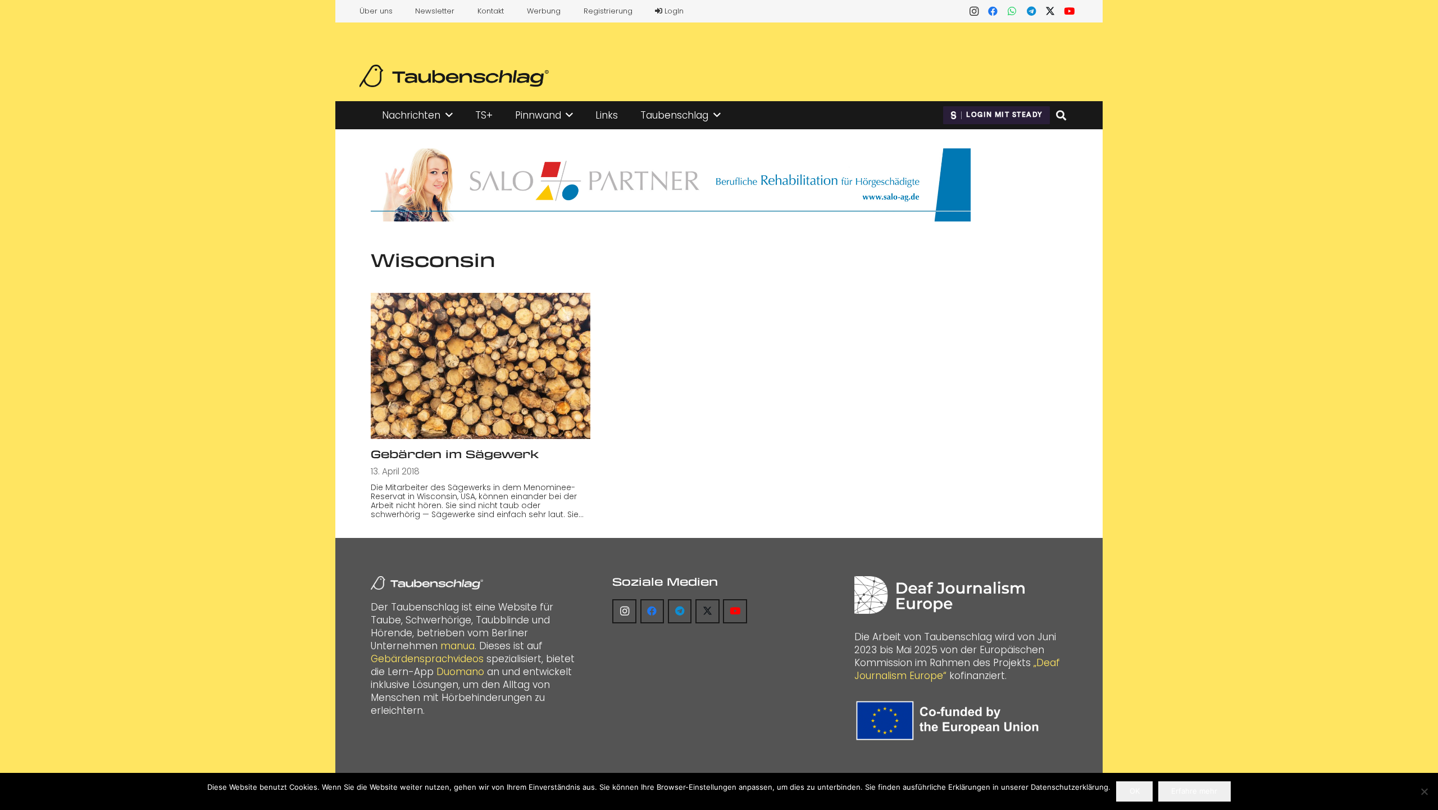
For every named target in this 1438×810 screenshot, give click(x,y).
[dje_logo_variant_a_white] (939, 595)
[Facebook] (993, 11)
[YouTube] (1069, 11)
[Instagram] (974, 11)
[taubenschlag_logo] (454, 76)
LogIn (673, 11)
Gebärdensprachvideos (427, 659)
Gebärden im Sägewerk (455, 453)
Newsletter (434, 11)
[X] (1050, 11)
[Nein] (1424, 791)
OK (1135, 790)
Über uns (376, 11)
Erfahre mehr (1194, 790)
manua (457, 646)
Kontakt (490, 11)
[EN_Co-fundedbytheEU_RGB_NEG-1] (950, 720)
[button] (449, 115)
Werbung (544, 11)
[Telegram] (1031, 11)
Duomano (460, 671)
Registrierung (608, 11)
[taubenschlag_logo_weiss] (427, 583)
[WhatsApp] (1012, 11)
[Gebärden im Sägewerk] (480, 366)
